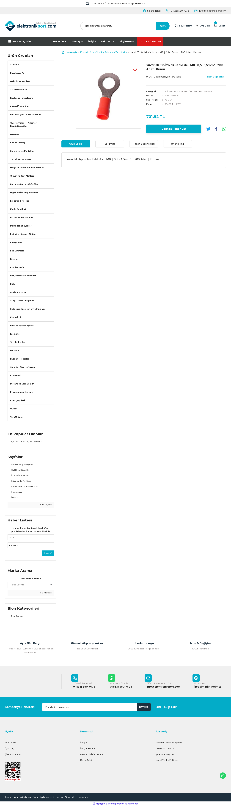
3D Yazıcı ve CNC (19, 89)
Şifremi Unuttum (13, 754)
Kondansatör (17, 267)
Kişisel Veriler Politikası (167, 760)
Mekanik (14, 350)
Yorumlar (110, 143)
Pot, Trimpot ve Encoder (23, 276)
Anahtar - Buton (18, 292)
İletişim (92, 41)
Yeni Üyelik (10, 742)
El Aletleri (15, 375)
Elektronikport (172, 95)
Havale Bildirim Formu (91, 754)
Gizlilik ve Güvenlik (165, 748)
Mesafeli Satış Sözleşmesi (169, 742)
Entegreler (16, 242)
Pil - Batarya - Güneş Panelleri (25, 114)
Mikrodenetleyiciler (21, 226)
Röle (12, 284)
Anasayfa (77, 41)
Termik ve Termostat (21, 159)
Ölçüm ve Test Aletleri (22, 176)
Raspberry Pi (17, 73)
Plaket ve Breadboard (21, 217)
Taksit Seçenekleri (144, 143)
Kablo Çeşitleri (18, 209)
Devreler (15, 134)
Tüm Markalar (45, 593)
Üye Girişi (9, 748)
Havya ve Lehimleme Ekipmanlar (27, 167)
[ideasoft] (99, 803)
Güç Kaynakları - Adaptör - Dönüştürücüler (24, 124)
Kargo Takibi (86, 760)
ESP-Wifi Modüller (20, 106)
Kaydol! (48, 553)
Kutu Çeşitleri (17, 400)
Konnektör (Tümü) (203, 91)
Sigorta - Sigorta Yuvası (22, 367)
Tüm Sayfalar (45, 504)
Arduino (14, 65)
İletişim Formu (87, 748)
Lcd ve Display (17, 142)
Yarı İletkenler (17, 342)
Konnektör (16, 317)
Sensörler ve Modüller (22, 151)
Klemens (14, 334)
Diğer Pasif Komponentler (24, 192)
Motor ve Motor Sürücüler (24, 184)
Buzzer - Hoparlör (19, 359)
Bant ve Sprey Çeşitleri (22, 325)
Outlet (13, 409)
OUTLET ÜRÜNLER (150, 41)
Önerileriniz (177, 143)
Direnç (13, 259)
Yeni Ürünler (60, 41)
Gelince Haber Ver (174, 128)
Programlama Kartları (21, 392)
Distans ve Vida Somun (22, 384)
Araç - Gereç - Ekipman (22, 300)
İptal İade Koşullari (165, 754)
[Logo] (30, 26)
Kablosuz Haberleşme (21, 98)
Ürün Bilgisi (75, 143)
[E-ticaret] (115, 803)
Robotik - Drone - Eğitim (23, 234)
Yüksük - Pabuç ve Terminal (178, 91)
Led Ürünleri (17, 251)
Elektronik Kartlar (19, 201)
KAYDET (143, 707)
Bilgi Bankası (127, 41)
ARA (162, 25)
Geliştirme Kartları (20, 81)
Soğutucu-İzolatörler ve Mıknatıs (27, 309)
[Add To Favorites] (135, 69)
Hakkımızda (108, 41)
